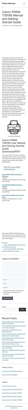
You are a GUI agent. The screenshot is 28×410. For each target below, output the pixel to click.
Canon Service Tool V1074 (9, 386)
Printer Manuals (8, 3)
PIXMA (5, 242)
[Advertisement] (14, 43)
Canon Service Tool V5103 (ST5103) (12, 396)
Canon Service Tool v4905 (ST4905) (12, 393)
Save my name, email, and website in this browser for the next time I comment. (14, 292)
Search (4, 307)
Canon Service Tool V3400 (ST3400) (12, 389)
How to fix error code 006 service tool (12, 371)
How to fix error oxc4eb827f (9, 374)
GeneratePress (14, 408)
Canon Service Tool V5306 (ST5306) (12, 400)
